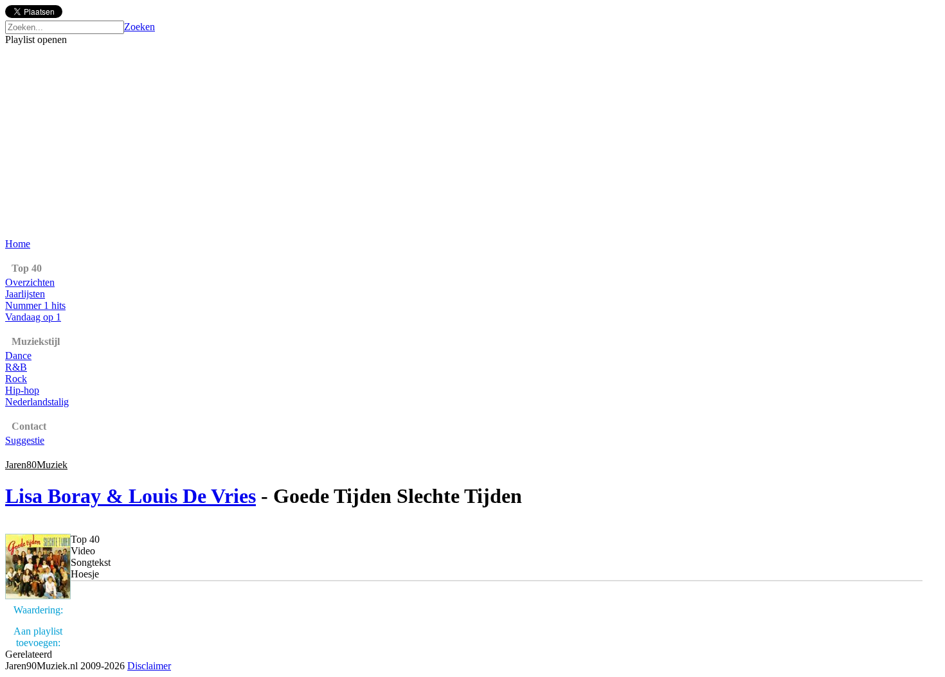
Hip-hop (22, 390)
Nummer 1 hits (35, 305)
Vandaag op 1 (33, 317)
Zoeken (139, 26)
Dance (18, 355)
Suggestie (24, 440)
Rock (16, 378)
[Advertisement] (472, 142)
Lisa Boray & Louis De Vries (130, 495)
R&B (16, 367)
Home (17, 243)
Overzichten (30, 282)
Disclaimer (149, 665)
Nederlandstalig (37, 401)
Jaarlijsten (25, 293)
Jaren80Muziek (36, 464)
